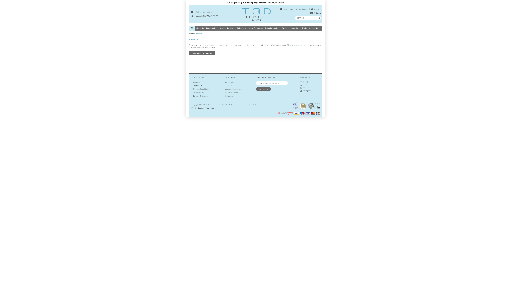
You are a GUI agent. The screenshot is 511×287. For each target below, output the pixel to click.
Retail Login (303, 9)
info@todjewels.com (203, 12)
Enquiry (199, 33)
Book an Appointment (233, 89)
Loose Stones (229, 85)
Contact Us (313, 28)
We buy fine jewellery (290, 28)
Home (191, 33)
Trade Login (288, 9)
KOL (206, 108)
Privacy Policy (198, 92)
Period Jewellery (231, 92)
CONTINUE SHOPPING (202, 53)
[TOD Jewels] (256, 8)
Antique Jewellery (227, 28)
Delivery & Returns (200, 96)
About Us (200, 28)
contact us (299, 45)
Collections (241, 28)
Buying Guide (229, 82)
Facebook (307, 82)
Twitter (306, 85)
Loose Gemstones (255, 28)
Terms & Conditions (201, 89)
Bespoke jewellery (272, 28)
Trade (304, 28)
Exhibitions (228, 96)
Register (317, 9)
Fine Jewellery (212, 28)
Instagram (307, 91)
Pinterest (306, 88)
